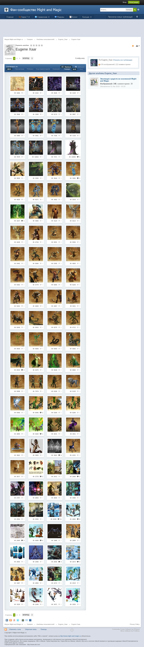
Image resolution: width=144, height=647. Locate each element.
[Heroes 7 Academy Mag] (17, 446)
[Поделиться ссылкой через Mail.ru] (23, 620)
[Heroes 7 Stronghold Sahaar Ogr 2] (73, 275)
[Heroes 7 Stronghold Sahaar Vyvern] (36, 318)
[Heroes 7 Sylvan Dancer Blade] (36, 382)
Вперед (26, 58)
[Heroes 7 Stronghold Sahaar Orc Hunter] (36, 275)
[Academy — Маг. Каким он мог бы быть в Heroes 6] (73, 126)
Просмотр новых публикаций (120, 17)
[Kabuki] (55, 574)
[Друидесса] (17, 211)
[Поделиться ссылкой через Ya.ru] (14, 620)
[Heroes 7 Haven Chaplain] (55, 211)
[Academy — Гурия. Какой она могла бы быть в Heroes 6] (17, 126)
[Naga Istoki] (17, 595)
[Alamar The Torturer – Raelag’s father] (55, 148)
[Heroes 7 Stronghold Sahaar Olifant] (17, 297)
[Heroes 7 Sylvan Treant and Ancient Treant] (55, 425)
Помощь (44, 629)
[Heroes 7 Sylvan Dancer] (55, 382)
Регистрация (133, 2)
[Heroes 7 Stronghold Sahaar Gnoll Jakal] (36, 254)
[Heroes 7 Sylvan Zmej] (55, 339)
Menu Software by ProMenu (130, 631)
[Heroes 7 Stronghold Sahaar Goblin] (55, 254)
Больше (86, 17)
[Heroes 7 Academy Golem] (55, 190)
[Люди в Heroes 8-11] (36, 467)
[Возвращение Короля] (73, 84)
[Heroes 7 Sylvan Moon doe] (73, 446)
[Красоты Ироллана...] (36, 169)
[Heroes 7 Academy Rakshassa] (55, 169)
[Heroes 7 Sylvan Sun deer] (17, 467)
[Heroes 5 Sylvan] (17, 425)
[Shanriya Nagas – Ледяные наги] (55, 510)
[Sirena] (73, 595)
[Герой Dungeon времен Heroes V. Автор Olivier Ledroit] (73, 148)
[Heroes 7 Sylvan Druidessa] (36, 361)
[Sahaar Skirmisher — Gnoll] (17, 169)
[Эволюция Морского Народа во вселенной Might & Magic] (94, 82)
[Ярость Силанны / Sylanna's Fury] (73, 403)
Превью (67, 67)
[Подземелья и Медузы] (55, 467)
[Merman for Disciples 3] (17, 84)
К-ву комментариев (43, 69)
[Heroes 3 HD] (73, 552)
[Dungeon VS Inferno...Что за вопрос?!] (73, 425)
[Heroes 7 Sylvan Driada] (55, 361)
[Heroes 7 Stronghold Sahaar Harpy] (17, 275)
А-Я (74, 69)
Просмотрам (19, 69)
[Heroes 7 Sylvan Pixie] (17, 339)
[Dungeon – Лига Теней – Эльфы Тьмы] (55, 84)
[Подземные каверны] (17, 510)
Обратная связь (31, 629)
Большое (81, 67)
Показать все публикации (122, 60)
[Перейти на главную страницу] (33, 9)
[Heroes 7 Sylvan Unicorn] (73, 382)
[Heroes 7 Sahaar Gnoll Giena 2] (17, 254)
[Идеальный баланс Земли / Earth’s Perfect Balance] (55, 403)
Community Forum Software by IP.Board (126, 629)
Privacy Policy (135, 624)
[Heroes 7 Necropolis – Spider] (55, 531)
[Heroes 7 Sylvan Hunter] (17, 382)
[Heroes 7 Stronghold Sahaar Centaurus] (55, 233)
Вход (124, 2)
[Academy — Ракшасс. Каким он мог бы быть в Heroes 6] (36, 105)
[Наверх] (72, 630)
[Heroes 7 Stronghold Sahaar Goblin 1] (73, 254)
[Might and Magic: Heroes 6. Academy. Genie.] (36, 126)
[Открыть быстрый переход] (137, 17)
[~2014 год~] (17, 531)
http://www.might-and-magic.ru (70, 636)
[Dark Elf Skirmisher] (55, 446)
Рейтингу (30, 69)
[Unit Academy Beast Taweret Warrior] (36, 211)
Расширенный (138, 9)
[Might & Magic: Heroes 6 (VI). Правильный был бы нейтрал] (17, 105)
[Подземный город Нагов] (36, 510)
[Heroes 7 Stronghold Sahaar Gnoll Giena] (73, 233)
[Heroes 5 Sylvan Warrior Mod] (36, 425)
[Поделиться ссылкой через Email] (26, 620)
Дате (9, 69)
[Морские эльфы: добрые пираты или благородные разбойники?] (73, 531)
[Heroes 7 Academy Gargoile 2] (17, 190)
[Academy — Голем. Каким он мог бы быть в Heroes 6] (55, 105)
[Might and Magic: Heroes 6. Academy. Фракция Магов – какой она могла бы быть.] (36, 148)
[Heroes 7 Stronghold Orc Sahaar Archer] (36, 233)
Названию (56, 69)
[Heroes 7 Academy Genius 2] (73, 169)
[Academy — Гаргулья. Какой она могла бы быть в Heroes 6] (73, 105)
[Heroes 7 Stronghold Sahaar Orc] (36, 297)
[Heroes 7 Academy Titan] (36, 190)
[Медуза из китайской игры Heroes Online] (36, 446)
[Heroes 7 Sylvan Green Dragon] (73, 339)
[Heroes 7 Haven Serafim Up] (17, 233)
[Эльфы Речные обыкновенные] (73, 190)
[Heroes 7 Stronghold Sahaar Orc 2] (73, 297)
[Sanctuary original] (73, 574)
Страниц (8, 58)
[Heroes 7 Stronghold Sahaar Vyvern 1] (55, 318)
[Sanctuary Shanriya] (36, 574)
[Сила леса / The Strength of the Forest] (36, 403)
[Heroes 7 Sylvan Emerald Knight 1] (73, 361)
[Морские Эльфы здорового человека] (17, 552)
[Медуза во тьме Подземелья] (36, 488)
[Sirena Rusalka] (36, 595)
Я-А (81, 69)
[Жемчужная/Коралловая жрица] (73, 488)
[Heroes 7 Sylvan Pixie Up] (36, 339)
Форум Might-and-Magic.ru (13, 624)
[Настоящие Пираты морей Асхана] (55, 552)
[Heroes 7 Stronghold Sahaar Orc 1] (55, 297)
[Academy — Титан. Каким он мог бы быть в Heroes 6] (17, 148)
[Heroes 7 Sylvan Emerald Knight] (17, 361)
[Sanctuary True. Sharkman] (73, 510)
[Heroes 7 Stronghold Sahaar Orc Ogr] (17, 318)
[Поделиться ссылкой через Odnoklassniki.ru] (10, 620)
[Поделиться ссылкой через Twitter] (18, 620)
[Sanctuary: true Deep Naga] (36, 531)
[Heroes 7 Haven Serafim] (73, 211)
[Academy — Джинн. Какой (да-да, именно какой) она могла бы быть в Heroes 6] (55, 126)
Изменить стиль (15, 629)
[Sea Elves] (36, 552)
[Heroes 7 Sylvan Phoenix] (17, 403)
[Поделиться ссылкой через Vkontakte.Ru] (7, 620)
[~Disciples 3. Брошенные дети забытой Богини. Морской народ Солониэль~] (36, 84)
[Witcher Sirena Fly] (55, 595)
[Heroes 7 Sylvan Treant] (73, 318)
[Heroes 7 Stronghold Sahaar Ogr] (55, 275)
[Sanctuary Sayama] (55, 488)
